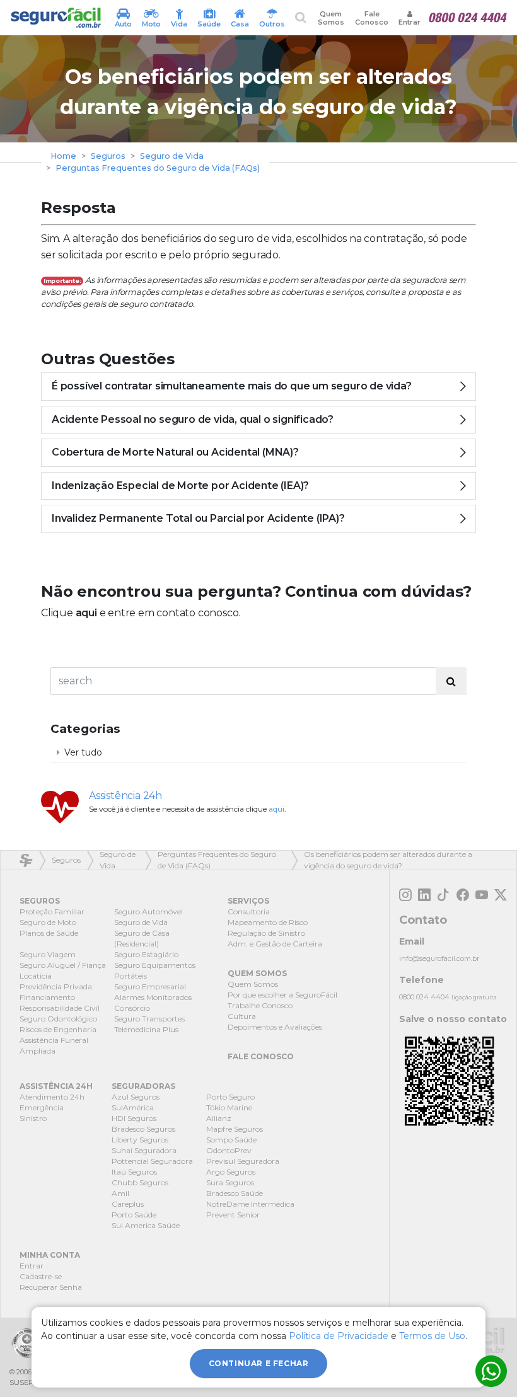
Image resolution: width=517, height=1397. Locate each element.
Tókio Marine (229, 1107)
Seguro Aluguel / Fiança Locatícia (63, 970)
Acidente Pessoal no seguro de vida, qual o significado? (193, 419)
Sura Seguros (230, 1182)
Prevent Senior (233, 1214)
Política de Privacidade (338, 1336)
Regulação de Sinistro (266, 933)
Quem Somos (331, 17)
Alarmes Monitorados (153, 997)
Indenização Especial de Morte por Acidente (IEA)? (180, 486)
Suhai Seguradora (144, 1150)
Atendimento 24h (52, 1096)
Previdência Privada (56, 986)
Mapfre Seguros (234, 1129)
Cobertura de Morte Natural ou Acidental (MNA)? (175, 452)
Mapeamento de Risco (268, 922)
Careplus (128, 1204)
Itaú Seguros (134, 1171)
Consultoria (249, 911)
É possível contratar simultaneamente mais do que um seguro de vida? (232, 386)
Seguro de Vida (172, 156)
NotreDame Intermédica (250, 1204)
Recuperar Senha (51, 1287)
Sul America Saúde (146, 1225)
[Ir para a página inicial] (55, 18)
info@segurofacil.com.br (439, 958)
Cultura (242, 1016)
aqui (86, 613)
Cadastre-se (41, 1276)
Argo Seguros (230, 1171)
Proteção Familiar (52, 911)
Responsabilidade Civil (60, 1008)
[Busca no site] (300, 17)
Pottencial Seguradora (152, 1161)
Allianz (218, 1118)
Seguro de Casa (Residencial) (142, 938)
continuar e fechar (259, 1363)
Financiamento (47, 997)
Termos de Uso (432, 1336)
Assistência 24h (125, 796)
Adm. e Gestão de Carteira (275, 943)
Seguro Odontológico (58, 1018)
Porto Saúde (134, 1214)
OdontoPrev (229, 1150)
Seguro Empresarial (150, 986)
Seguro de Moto (48, 922)
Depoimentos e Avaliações (275, 1027)
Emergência (42, 1107)
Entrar (32, 1265)
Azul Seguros (136, 1096)
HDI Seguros (134, 1118)
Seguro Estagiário (146, 954)
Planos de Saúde (49, 933)
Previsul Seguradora (242, 1161)
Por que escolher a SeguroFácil (282, 994)
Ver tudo (83, 752)
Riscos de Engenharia (58, 1029)
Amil (120, 1193)
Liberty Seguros (140, 1139)
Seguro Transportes (149, 1018)
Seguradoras (143, 1086)
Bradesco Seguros (143, 1129)
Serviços (248, 900)
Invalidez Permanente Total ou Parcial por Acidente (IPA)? (198, 518)
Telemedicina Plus (146, 1029)
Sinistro (33, 1118)
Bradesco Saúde (234, 1193)
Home (63, 156)
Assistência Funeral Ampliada (54, 1045)
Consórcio (132, 1008)
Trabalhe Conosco (260, 1005)
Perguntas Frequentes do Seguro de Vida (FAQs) (157, 168)
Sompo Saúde (231, 1139)
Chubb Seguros (140, 1182)
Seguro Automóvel (148, 911)
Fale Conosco (371, 17)
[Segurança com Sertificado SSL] (26, 1343)
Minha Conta (50, 1255)
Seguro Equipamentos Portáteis (154, 970)
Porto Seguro (230, 1096)
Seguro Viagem (48, 954)
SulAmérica (133, 1107)
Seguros (108, 156)
